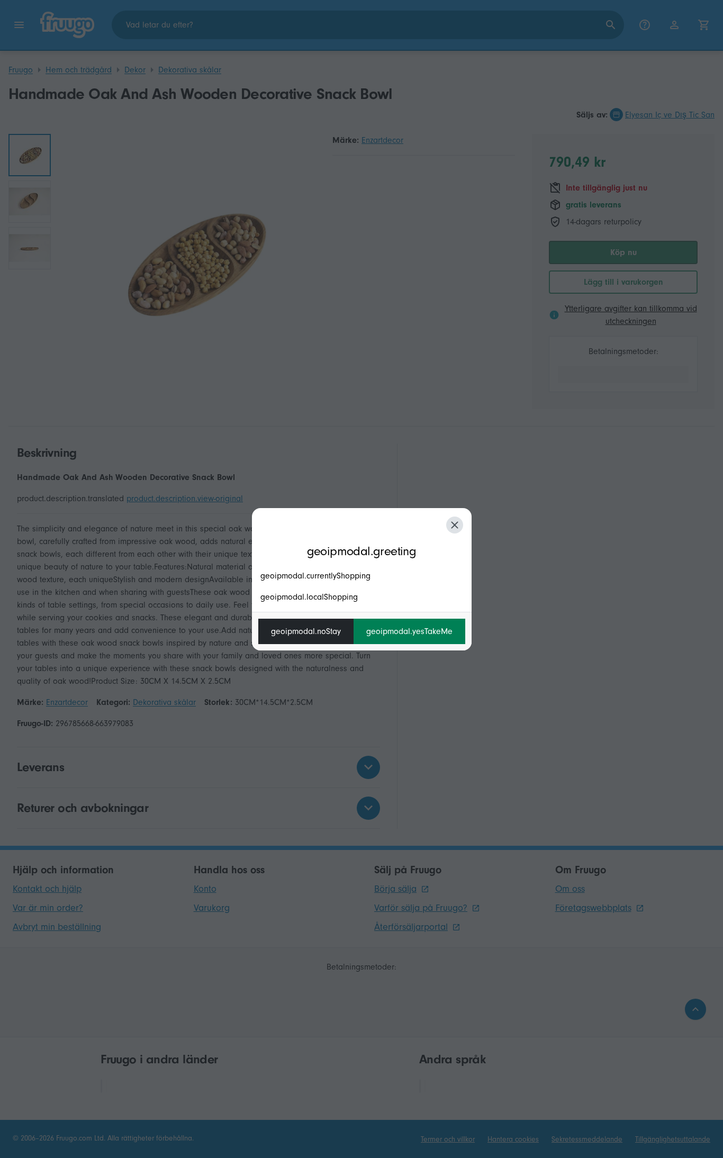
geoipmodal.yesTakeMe (409, 631)
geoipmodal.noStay (306, 631)
